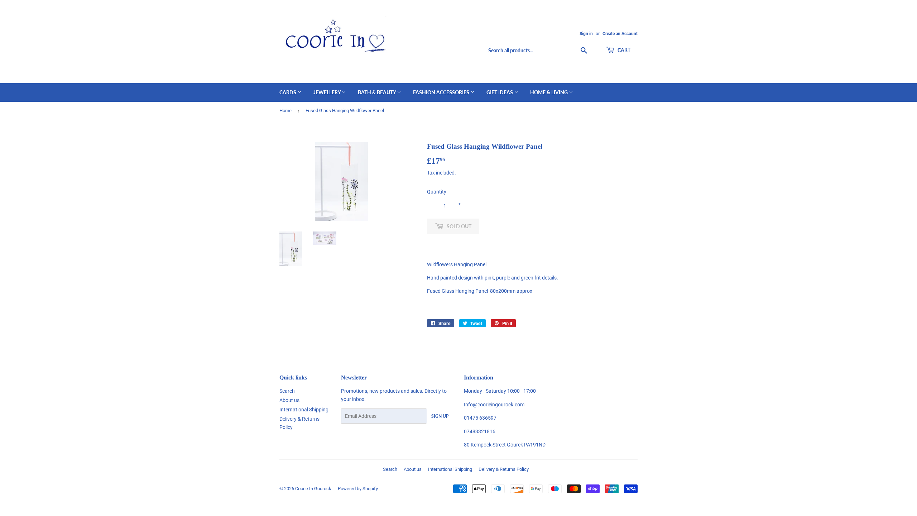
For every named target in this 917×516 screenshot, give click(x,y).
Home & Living (549, 92)
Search (287, 391)
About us (289, 400)
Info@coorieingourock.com (494, 404)
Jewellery (327, 92)
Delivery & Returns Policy (504, 469)
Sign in (586, 33)
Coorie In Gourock (313, 488)
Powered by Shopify (358, 488)
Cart (623, 50)
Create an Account (620, 33)
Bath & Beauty (377, 92)
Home (285, 110)
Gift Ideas (500, 92)
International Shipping (303, 409)
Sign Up (439, 416)
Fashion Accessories (441, 92)
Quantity (436, 192)
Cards (288, 92)
